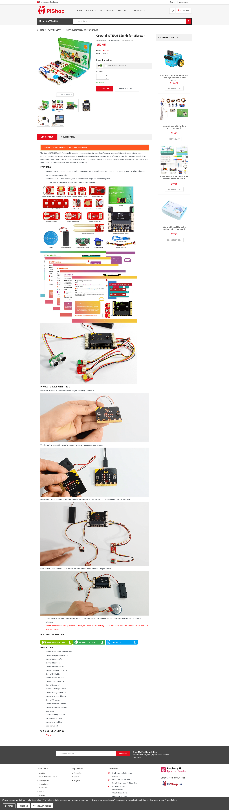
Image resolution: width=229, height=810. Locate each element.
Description (47, 137)
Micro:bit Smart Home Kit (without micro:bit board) (174, 228)
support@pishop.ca (51, 2)
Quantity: (99, 71)
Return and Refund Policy (48, 777)
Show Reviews (68, 137)
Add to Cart (174, 139)
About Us (138, 11)
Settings (9, 805)
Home (79, 11)
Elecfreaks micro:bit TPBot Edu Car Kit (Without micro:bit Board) (174, 77)
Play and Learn (54, 30)
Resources (105, 11)
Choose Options (174, 88)
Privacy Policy (44, 784)
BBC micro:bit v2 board (117, 66)
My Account (183, 2)
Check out (78, 773)
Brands (90, 11)
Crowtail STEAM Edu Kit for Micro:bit (81, 30)
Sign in (172, 2)
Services (122, 11)
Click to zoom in (65, 95)
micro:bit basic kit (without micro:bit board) (174, 127)
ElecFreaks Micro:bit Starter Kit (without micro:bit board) (174, 178)
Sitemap (42, 795)
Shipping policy (44, 781)
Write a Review (127, 40)
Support (41, 791)
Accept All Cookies (42, 805)
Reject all (23, 805)
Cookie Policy (43, 788)
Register (77, 781)
